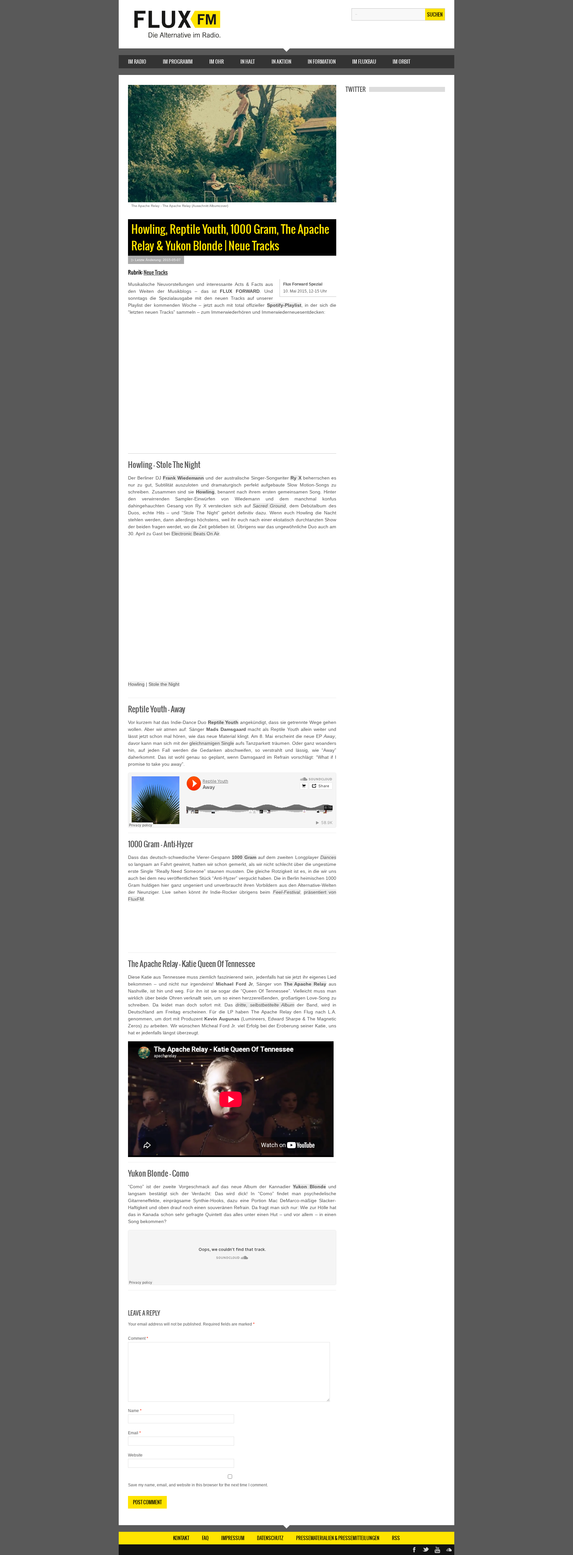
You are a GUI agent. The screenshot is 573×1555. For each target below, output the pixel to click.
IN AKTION (281, 61)
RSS (396, 1538)
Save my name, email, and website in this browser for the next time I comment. (198, 1485)
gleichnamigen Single (211, 743)
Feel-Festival (286, 892)
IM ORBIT (402, 61)
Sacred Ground (269, 505)
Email (134, 1433)
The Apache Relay (305, 984)
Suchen (435, 14)
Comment (138, 1338)
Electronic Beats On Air (195, 533)
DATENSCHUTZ (270, 1538)
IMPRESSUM (232, 1538)
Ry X (295, 478)
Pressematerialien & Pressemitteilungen (337, 1538)
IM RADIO (137, 61)
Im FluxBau (364, 61)
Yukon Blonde (309, 1186)
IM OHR (216, 61)
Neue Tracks (156, 272)
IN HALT (247, 61)
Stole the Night (164, 684)
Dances (328, 857)
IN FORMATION (322, 61)
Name (135, 1410)
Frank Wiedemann (183, 478)
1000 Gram (244, 857)
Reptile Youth (223, 722)
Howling (205, 491)
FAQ (205, 1538)
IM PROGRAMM (178, 61)
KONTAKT (181, 1538)
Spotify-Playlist (284, 305)
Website (135, 1455)
